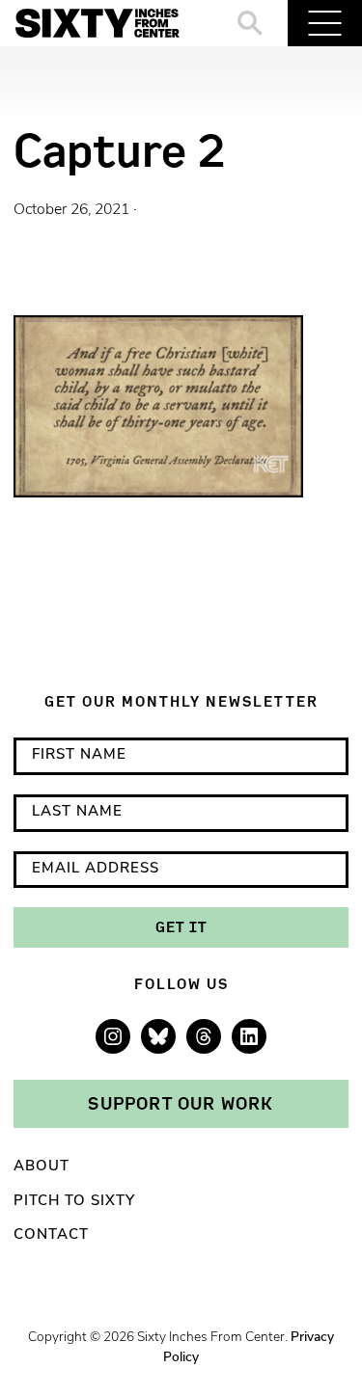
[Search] (250, 23)
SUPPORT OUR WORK (180, 1102)
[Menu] (325, 23)
